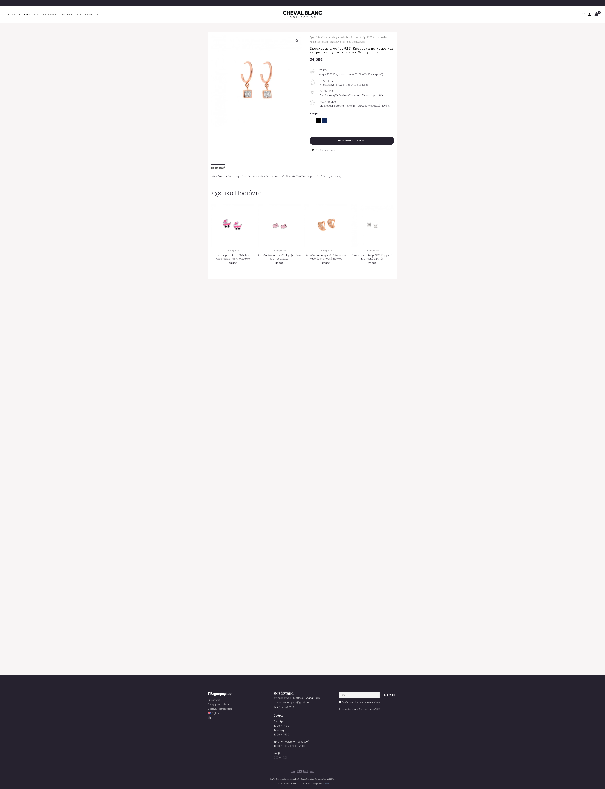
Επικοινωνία (214, 700)
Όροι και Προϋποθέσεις (220, 709)
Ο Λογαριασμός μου (218, 704)
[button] (36, 14)
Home (11, 14)
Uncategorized (336, 37)
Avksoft (326, 783)
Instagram (49, 14)
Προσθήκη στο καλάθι (351, 141)
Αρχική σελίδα (318, 37)
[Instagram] (209, 717)
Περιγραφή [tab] (218, 167)
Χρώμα (314, 113)
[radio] (312, 120)
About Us (91, 14)
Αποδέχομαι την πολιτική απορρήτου (361, 702)
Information (70, 14)
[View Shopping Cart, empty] (596, 14)
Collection (27, 14)
